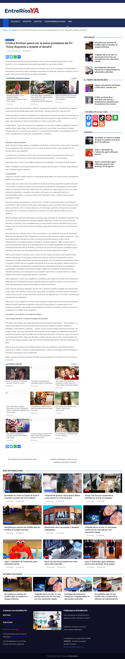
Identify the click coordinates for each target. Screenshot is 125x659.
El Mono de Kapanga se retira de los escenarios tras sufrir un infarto (63, 460)
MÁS (70, 21)
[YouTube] (95, 124)
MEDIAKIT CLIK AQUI (11, 629)
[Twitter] (88, 124)
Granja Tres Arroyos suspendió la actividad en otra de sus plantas (99, 496)
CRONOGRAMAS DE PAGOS (55, 21)
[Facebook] (88, 118)
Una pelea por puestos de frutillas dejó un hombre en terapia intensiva (106, 44)
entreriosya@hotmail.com (74, 647)
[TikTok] (102, 118)
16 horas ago (90, 567)
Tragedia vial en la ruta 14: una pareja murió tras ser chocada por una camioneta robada (106, 58)
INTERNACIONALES (50, 490)
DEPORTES (27, 21)
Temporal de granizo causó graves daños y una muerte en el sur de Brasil (62, 496)
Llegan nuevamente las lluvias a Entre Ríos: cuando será (107, 86)
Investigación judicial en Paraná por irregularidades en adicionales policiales (107, 69)
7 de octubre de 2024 (13, 51)
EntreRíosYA (27, 51)
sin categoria (10, 40)
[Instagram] (95, 118)
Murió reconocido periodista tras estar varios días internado (61, 562)
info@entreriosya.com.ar (12, 618)
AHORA (87, 490)
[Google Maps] (115, 118)
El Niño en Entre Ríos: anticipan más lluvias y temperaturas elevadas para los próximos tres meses (106, 100)
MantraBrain (73, 656)
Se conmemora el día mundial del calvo (22, 459)
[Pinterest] (108, 118)
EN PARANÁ (68, 589)
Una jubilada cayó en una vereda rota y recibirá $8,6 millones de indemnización (106, 596)
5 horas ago (9, 501)
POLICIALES (15, 21)
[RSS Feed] (102, 124)
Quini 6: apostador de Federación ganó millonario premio (106, 152)
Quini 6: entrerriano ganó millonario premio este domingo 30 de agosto (105, 164)
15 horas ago (50, 567)
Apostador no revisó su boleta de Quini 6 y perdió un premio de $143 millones (107, 139)
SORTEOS (38, 21)
